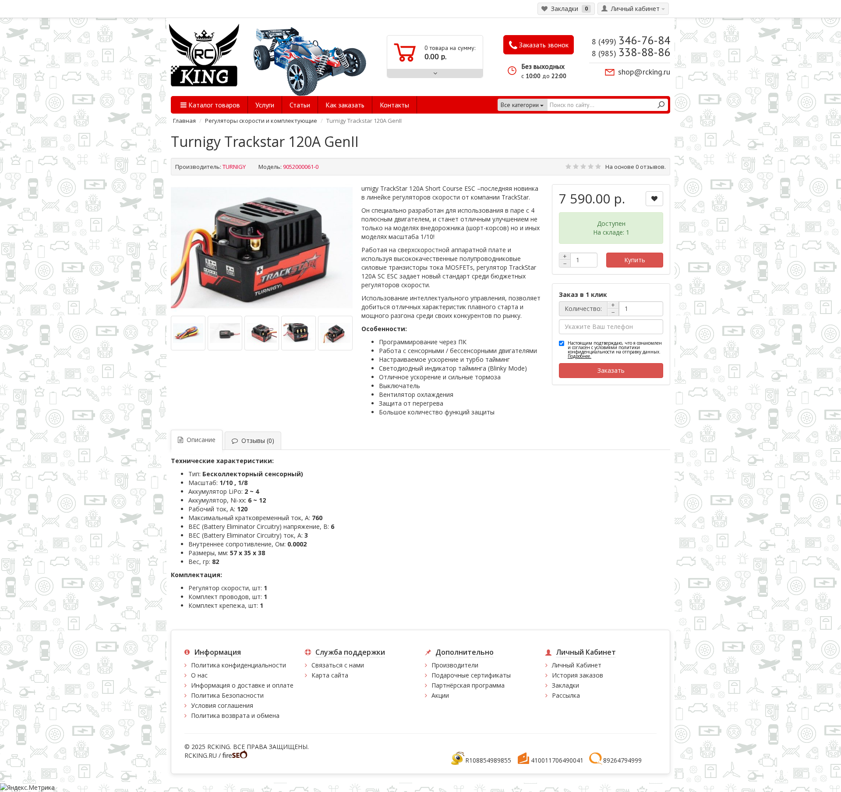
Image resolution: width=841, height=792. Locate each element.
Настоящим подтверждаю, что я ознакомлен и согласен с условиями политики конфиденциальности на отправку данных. (615, 349)
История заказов (577, 675)
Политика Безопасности (227, 695)
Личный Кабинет (576, 665)
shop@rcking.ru (644, 72)
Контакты (394, 104)
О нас (199, 675)
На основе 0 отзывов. (635, 167)
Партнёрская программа (468, 685)
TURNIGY (234, 167)
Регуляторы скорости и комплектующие (261, 121)
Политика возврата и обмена (235, 715)
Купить (634, 260)
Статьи (300, 104)
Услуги (264, 104)
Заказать (611, 370)
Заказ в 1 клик (583, 294)
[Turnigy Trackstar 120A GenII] (262, 248)
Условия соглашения (222, 705)
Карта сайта (329, 675)
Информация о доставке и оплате (242, 685)
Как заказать (344, 104)
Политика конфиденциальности (238, 665)
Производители (454, 665)
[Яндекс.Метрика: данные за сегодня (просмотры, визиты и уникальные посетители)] (27, 787)
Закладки (565, 685)
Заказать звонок (543, 44)
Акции (440, 695)
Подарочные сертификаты (471, 675)
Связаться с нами (337, 665)
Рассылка (566, 695)
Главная (184, 121)
